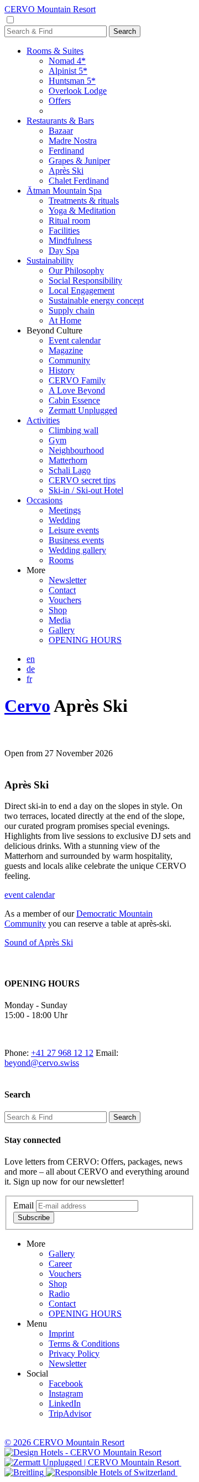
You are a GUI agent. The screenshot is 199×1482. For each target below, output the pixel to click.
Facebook (66, 1383)
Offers (60, 100)
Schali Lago (70, 470)
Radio (59, 1293)
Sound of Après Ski (38, 942)
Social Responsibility (85, 280)
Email (23, 1205)
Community (69, 360)
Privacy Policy (74, 1353)
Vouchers (65, 600)
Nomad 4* (67, 60)
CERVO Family (77, 380)
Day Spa (64, 250)
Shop (58, 610)
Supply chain (72, 310)
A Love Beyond (77, 390)
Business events (76, 540)
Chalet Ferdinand (79, 180)
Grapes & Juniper (79, 160)
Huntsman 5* (72, 80)
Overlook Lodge (78, 90)
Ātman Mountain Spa (64, 190)
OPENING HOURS (85, 640)
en (31, 659)
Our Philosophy (76, 270)
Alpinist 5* (68, 70)
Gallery (62, 630)
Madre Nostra (73, 140)
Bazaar (61, 130)
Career (60, 1263)
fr (29, 679)
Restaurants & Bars (60, 120)
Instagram (66, 1393)
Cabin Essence (74, 400)
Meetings (65, 510)
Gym (57, 440)
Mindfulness (70, 240)
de (31, 669)
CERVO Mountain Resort (50, 9)
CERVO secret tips (82, 480)
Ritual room (69, 220)
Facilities (64, 230)
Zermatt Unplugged (83, 410)
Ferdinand (66, 150)
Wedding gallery (77, 550)
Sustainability (50, 260)
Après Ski (66, 170)
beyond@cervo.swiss (41, 1063)
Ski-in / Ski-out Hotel (86, 490)
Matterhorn (68, 460)
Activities (43, 420)
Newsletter (67, 580)
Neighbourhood (76, 450)
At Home (65, 320)
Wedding (64, 520)
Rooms (61, 560)
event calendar (29, 894)
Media (60, 620)
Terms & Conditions (84, 1343)
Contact (62, 590)
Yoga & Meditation (82, 210)
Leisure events (74, 530)
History (62, 370)
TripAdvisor (70, 1413)
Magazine (66, 350)
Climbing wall (73, 430)
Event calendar (75, 340)
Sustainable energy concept (96, 300)
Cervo (27, 706)
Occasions (44, 500)
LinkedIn (65, 1403)
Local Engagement (81, 290)
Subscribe (34, 1217)
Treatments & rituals (84, 200)
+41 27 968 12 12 (62, 1053)
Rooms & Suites (55, 50)
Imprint (61, 1333)
